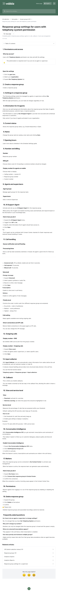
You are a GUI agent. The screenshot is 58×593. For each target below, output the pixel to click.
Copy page (8, 33)
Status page (39, 3)
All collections (5, 19)
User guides (15, 19)
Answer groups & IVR (25, 19)
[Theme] (54, 3)
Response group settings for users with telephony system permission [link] (19, 21)
